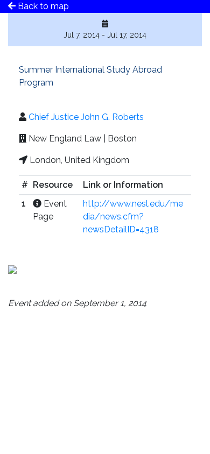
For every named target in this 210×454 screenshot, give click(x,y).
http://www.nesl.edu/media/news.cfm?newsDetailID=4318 (133, 216)
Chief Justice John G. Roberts (86, 117)
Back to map (42, 6)
